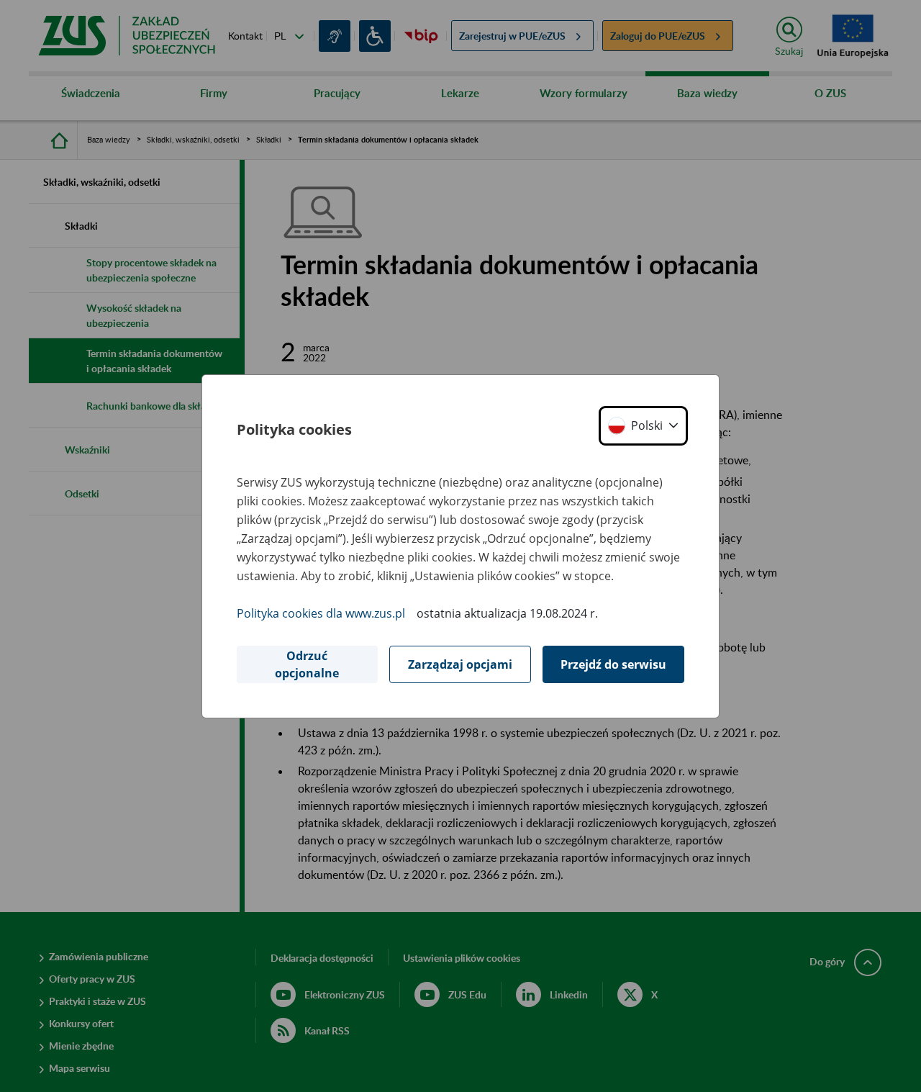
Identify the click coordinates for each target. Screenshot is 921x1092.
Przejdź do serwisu (613, 664)
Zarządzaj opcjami (460, 664)
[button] (643, 426)
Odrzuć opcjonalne (307, 664)
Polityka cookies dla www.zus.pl (321, 613)
